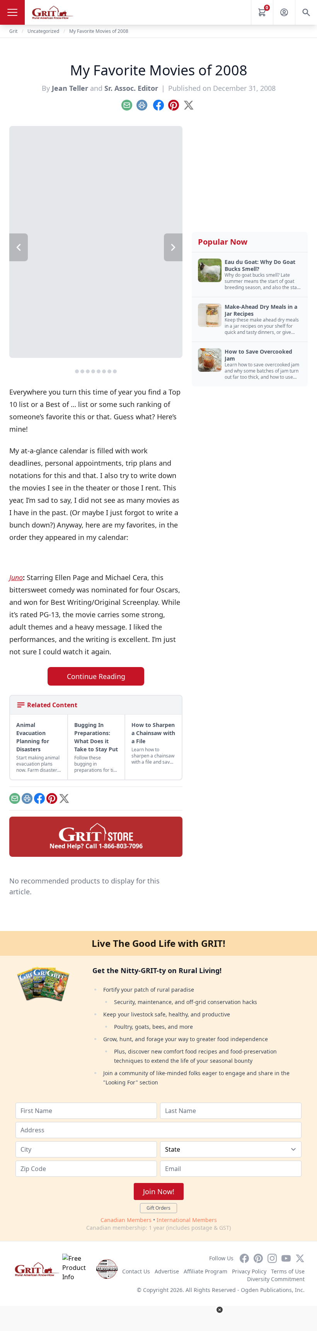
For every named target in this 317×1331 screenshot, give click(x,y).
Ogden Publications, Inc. (273, 1290)
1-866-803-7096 (121, 846)
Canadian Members (126, 1220)
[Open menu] (12, 12)
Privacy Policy (249, 1271)
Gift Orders (158, 1208)
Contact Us (136, 1271)
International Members (187, 1220)
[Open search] (306, 12)
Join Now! (158, 1191)
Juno (16, 577)
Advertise (167, 1271)
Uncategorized (43, 31)
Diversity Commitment (276, 1279)
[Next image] (173, 247)
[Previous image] (18, 247)
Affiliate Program (205, 1271)
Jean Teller (70, 88)
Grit (13, 31)
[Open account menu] (284, 12)
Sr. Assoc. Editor (131, 88)
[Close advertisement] (219, 1309)
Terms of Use (288, 1271)
